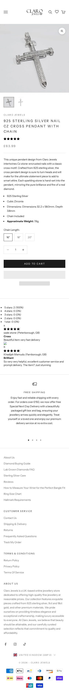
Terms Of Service (14, 572)
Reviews (8, 481)
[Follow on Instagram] (15, 644)
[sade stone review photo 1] (34, 343)
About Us (9, 457)
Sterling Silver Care (15, 475)
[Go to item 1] (9, 102)
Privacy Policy (11, 566)
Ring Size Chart (12, 493)
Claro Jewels (14, 114)
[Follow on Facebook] (5, 644)
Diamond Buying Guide (17, 463)
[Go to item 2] (20, 102)
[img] (12, 329)
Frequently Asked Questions (20, 536)
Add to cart (34, 263)
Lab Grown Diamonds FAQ (19, 469)
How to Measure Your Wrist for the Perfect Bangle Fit (34, 487)
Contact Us (10, 518)
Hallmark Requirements (17, 500)
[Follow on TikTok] (24, 644)
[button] (12, 138)
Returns (8, 530)
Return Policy (11, 560)
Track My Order (12, 542)
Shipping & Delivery (15, 524)
